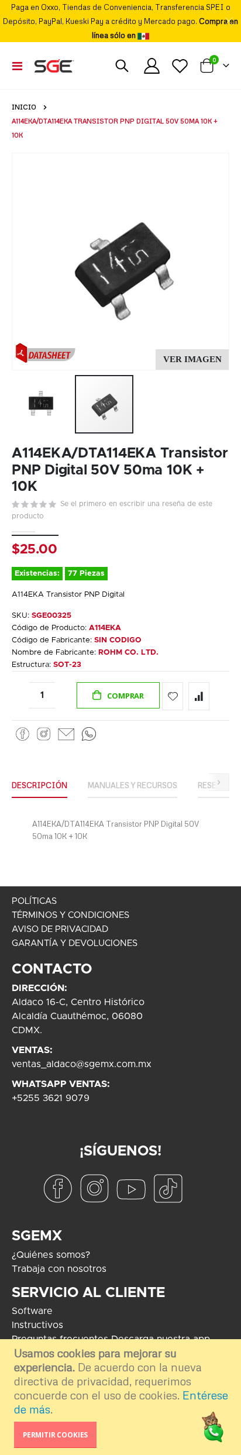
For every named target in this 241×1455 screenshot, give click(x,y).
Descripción (39, 785)
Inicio (24, 107)
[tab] (39, 785)
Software (32, 1311)
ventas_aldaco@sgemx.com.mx (82, 1064)
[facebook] (57, 1188)
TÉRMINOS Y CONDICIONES (70, 915)
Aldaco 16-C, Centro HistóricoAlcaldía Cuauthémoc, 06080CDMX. (78, 1016)
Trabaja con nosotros (59, 1269)
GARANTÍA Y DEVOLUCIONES (74, 943)
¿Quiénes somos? (51, 1255)
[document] (122, 1397)
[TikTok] (168, 1188)
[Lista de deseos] (179, 66)
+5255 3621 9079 (50, 1098)
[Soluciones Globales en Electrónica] (53, 65)
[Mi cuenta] (152, 66)
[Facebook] (23, 734)
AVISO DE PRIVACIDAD (60, 929)
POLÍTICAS (34, 901)
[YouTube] (131, 1188)
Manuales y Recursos (132, 785)
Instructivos (37, 1325)
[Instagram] (43, 734)
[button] (192, 359)
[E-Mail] (66, 734)
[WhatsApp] (89, 734)
